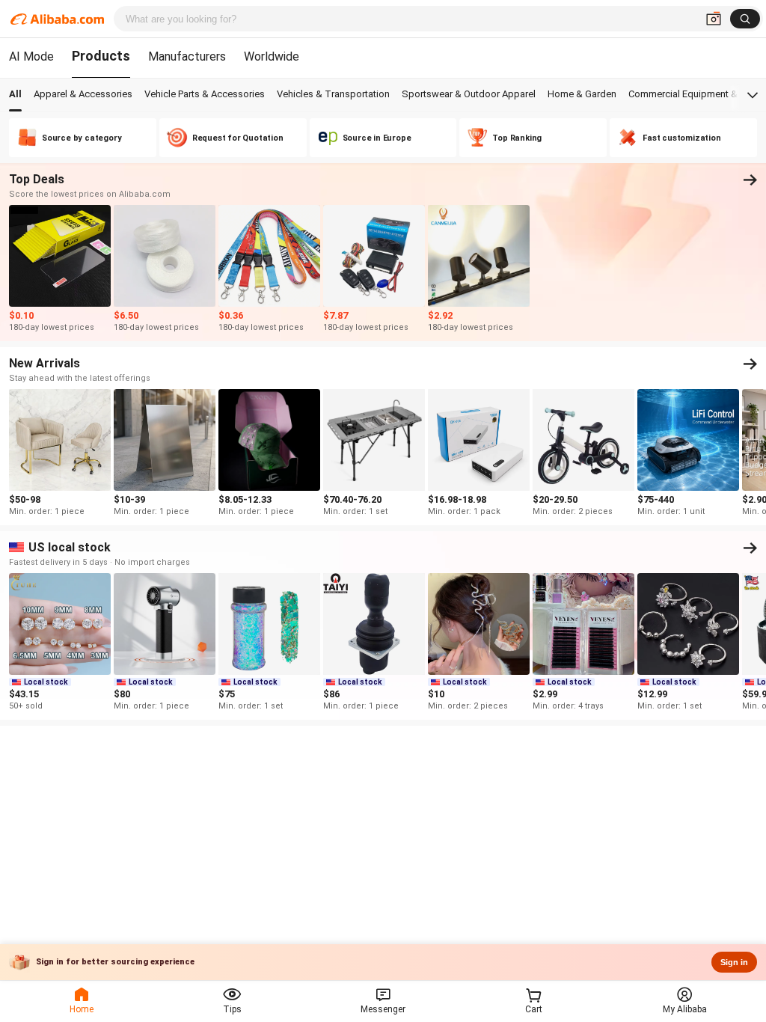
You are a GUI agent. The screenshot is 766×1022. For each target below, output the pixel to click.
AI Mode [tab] (31, 56)
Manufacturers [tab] (187, 56)
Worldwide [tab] (271, 56)
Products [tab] (101, 56)
